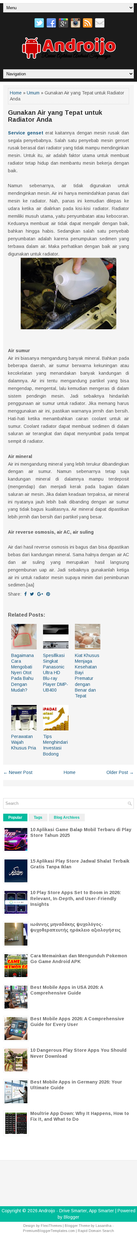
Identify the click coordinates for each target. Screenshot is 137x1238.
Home (16, 92)
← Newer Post (17, 772)
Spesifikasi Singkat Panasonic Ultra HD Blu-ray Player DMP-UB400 (55, 673)
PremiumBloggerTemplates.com (49, 1231)
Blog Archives (67, 817)
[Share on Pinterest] (48, 594)
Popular (15, 817)
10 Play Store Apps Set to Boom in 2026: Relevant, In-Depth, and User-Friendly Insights (75, 898)
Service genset (25, 132)
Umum (33, 92)
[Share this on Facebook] (25, 594)
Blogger (71, 1217)
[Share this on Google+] (40, 594)
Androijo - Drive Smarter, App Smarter (76, 1210)
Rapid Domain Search (96, 1231)
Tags (38, 817)
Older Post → (120, 772)
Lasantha (104, 1226)
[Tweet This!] (32, 594)
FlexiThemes (51, 1226)
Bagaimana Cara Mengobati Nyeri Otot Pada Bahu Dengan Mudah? (22, 673)
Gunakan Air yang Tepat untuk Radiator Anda (55, 116)
